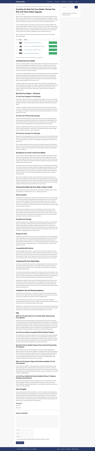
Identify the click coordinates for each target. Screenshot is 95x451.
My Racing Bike (20, 2)
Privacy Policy (68, 449)
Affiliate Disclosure (75, 449)
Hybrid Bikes (64, 1)
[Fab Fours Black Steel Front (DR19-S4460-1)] (21, 42)
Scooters (76, 1)
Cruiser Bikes (70, 1)
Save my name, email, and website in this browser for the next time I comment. (33, 439)
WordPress (35, 449)
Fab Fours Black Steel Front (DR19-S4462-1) (32, 49)
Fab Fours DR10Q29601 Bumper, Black (31, 53)
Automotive (21, 6)
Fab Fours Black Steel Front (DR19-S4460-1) (32, 42)
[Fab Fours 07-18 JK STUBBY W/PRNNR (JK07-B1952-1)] (21, 46)
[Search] (76, 7)
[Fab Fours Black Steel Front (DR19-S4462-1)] (21, 50)
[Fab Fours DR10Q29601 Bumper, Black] (21, 53)
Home (17, 6)
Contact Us (63, 449)
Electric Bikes (57, 1)
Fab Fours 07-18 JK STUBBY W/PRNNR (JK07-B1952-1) (34, 46)
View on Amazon (53, 42)
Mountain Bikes (50, 1)
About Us (58, 449)
